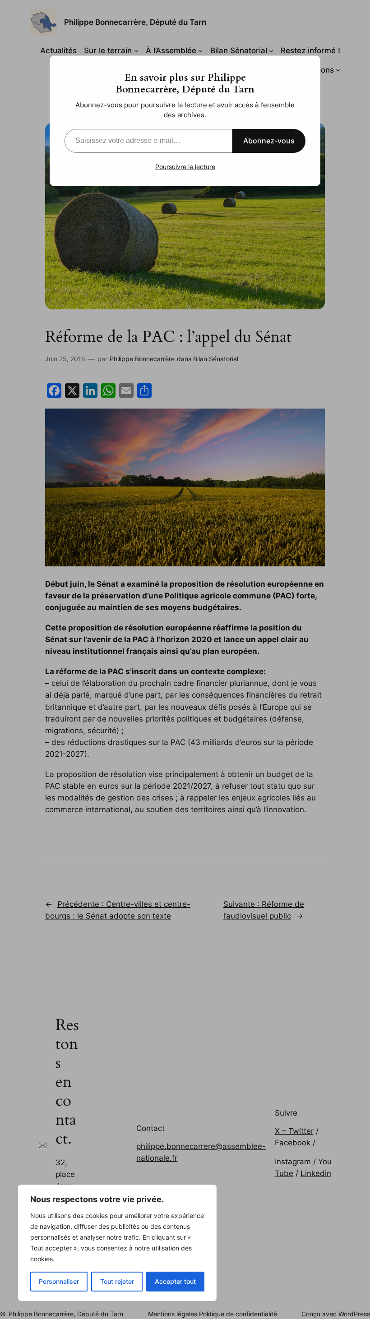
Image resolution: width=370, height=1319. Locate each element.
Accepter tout (175, 1281)
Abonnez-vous (269, 140)
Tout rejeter (117, 1281)
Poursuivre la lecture (185, 166)
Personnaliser (59, 1281)
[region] (117, 1243)
